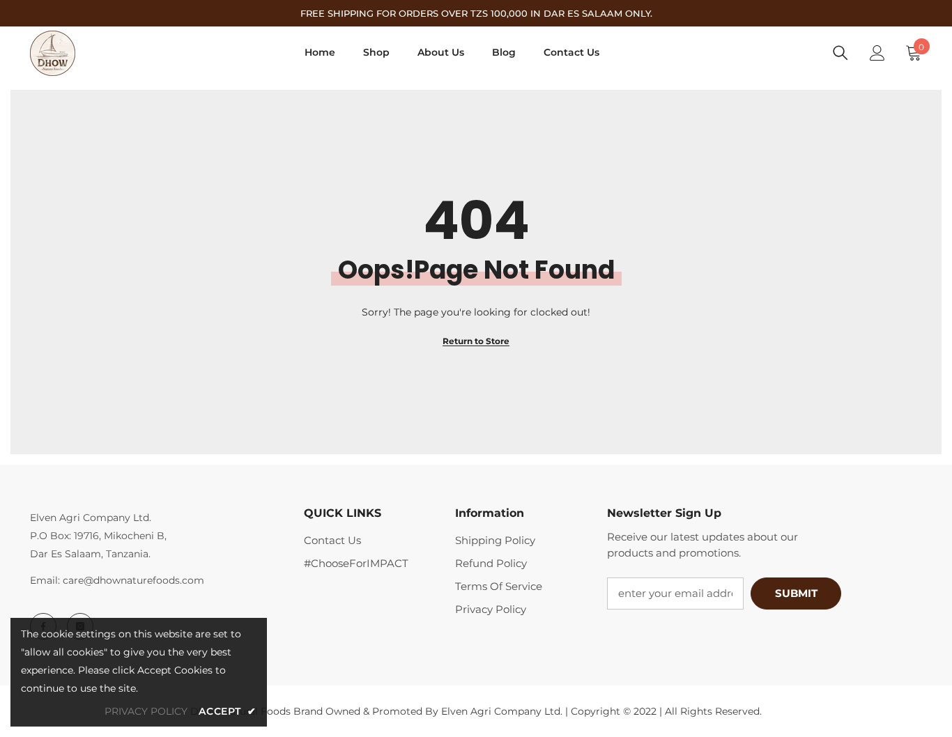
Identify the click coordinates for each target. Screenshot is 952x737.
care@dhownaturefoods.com (133, 580)
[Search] (840, 53)
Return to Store (476, 341)
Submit (796, 593)
